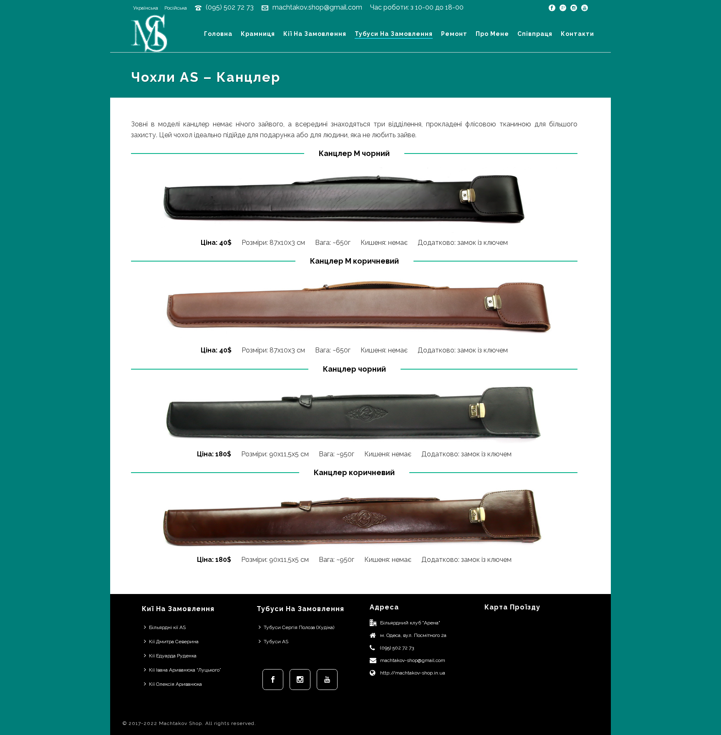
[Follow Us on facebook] (272, 679)
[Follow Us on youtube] (327, 679)
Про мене (492, 33)
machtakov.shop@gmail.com (317, 7)
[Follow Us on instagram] (300, 679)
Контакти (577, 33)
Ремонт (454, 33)
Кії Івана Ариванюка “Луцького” (185, 670)
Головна (218, 33)
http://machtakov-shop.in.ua (412, 673)
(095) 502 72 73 (230, 7)
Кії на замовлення (314, 33)
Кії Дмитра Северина (174, 641)
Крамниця (258, 33)
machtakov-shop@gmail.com (412, 660)
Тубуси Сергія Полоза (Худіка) (299, 627)
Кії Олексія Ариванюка (175, 684)
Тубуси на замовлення (394, 33)
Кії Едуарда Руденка (173, 656)
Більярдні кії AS (167, 627)
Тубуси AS (276, 641)
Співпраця (534, 33)
